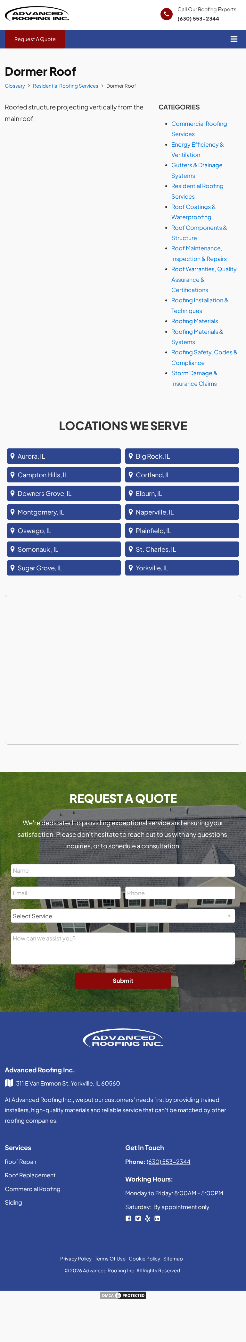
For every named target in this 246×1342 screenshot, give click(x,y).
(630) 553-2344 (198, 18)
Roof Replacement (30, 1175)
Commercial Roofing (33, 1188)
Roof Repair (21, 1161)
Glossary (15, 85)
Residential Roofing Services (65, 85)
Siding (13, 1202)
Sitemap (173, 1258)
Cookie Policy (144, 1258)
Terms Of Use (110, 1258)
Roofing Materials (194, 321)
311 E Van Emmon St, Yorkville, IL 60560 (68, 1083)
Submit (123, 980)
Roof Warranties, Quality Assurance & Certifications (204, 279)
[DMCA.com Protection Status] (123, 1298)
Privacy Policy (76, 1258)
